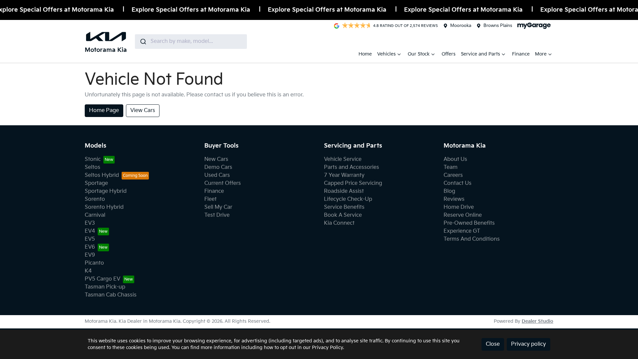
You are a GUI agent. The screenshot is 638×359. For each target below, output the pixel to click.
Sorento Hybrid (104, 207)
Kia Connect (339, 223)
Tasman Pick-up (105, 287)
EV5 (90, 239)
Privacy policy (528, 344)
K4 (88, 271)
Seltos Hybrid (102, 175)
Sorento (95, 199)
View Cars (142, 110)
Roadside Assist (344, 191)
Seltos (92, 167)
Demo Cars (218, 167)
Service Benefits (344, 207)
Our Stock (419, 54)
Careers (453, 175)
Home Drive (459, 207)
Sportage (96, 183)
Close (493, 344)
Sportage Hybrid (106, 191)
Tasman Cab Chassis (111, 295)
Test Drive (217, 215)
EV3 (90, 223)
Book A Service (343, 215)
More (541, 54)
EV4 (90, 231)
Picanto (94, 263)
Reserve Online (463, 215)
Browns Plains (497, 25)
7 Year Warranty (344, 175)
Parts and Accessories (351, 167)
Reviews (454, 199)
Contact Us (458, 183)
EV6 (90, 247)
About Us (455, 159)
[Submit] (143, 41)
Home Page (104, 110)
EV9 (90, 255)
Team (451, 167)
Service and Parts (480, 54)
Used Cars (217, 175)
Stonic (93, 159)
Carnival (95, 215)
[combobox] (191, 41)
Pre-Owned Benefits (469, 223)
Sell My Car (218, 207)
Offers (449, 54)
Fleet (210, 199)
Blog (449, 191)
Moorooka (460, 25)
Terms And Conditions (472, 239)
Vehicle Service (343, 159)
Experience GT (462, 231)
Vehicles (386, 54)
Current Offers (222, 183)
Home (365, 54)
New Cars (216, 159)
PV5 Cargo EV (102, 279)
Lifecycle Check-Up (348, 199)
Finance (521, 54)
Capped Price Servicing (353, 183)
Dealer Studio (537, 321)
